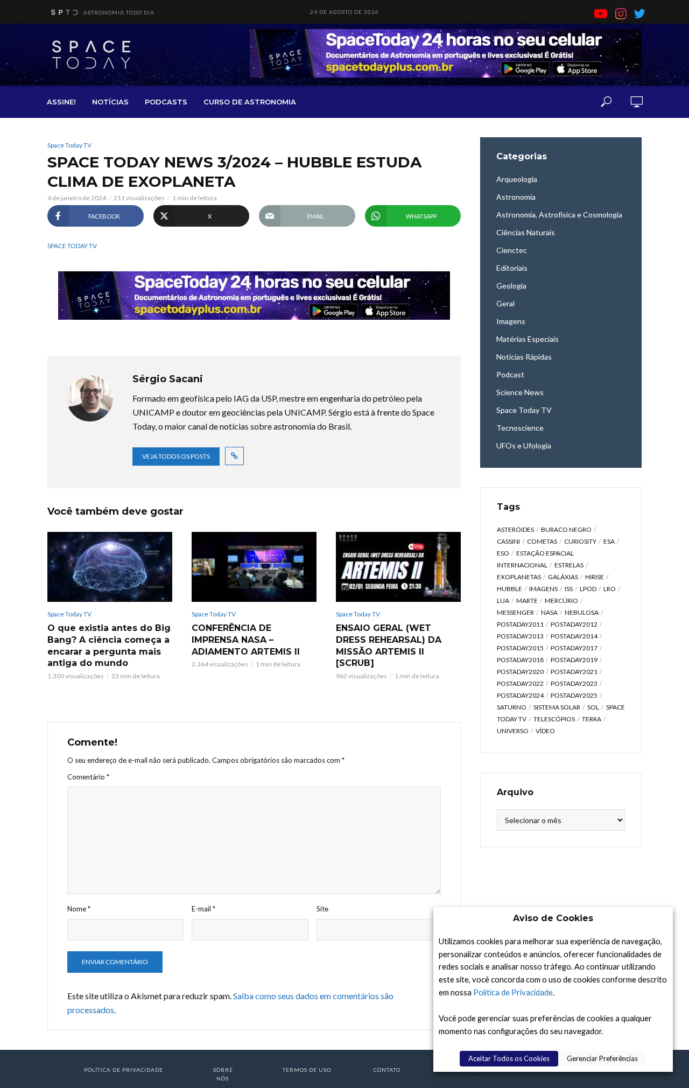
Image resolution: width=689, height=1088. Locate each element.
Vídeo (545, 731)
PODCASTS (166, 101)
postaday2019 (574, 660)
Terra (591, 719)
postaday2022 (520, 683)
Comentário (88, 777)
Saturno (511, 707)
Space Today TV (69, 145)
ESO (503, 553)
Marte (527, 600)
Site (322, 908)
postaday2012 (574, 624)
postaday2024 (520, 695)
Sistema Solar (556, 707)
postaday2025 (574, 695)
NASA (549, 612)
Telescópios (554, 719)
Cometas (542, 541)
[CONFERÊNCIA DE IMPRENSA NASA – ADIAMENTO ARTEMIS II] (254, 567)
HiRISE (594, 577)
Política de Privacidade (513, 992)
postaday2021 (574, 672)
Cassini (508, 541)
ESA (609, 541)
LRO (609, 589)
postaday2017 (574, 648)
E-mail (203, 908)
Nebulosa (582, 612)
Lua (503, 600)
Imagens (543, 589)
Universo (513, 731)
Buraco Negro (566, 529)
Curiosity (580, 541)
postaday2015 (520, 648)
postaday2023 (574, 683)
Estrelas (568, 565)
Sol (593, 707)
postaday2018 (520, 660)
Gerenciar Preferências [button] (602, 1058)
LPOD (588, 589)
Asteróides (515, 529)
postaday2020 (520, 672)
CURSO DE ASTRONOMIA (249, 101)
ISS (569, 589)
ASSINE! (61, 101)
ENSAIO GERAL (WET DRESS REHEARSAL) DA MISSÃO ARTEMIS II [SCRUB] (388, 645)
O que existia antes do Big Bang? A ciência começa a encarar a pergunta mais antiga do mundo (109, 645)
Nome (78, 908)
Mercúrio (561, 600)
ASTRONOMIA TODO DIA (118, 12)
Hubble (509, 589)
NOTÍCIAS (110, 101)
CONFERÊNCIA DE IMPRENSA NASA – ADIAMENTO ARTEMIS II (246, 639)
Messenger (515, 612)
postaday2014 (574, 636)
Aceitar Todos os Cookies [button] (509, 1058)
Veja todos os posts (176, 456)
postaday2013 (520, 636)
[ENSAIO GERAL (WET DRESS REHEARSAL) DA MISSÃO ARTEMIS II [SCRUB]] (398, 567)
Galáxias (563, 577)
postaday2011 (520, 624)
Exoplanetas (519, 577)
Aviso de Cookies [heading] (553, 918)
